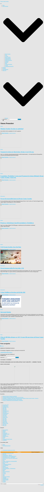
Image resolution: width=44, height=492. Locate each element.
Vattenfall (6, 61)
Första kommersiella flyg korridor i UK (12, 268)
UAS (4, 438)
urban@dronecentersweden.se (6, 352)
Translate (42, 484)
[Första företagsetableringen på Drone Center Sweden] (10, 193)
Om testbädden (5, 69)
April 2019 (5, 416)
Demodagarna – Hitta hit (7, 455)
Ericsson (6, 62)
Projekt (4, 437)
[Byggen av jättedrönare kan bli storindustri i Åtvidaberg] (10, 218)
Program (4, 469)
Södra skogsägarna (8, 60)
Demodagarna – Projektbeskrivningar (9, 456)
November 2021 (6, 404)
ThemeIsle (42, 452)
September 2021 (6, 406)
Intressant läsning (5, 312)
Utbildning (5, 440)
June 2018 (4, 419)
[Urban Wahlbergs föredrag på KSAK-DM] (10, 287)
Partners (4, 67)
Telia (6, 55)
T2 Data (6, 56)
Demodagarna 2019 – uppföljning (9, 457)
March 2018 (5, 422)
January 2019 (5, 417)
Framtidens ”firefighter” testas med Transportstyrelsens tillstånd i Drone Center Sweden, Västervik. (20, 398)
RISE (6, 63)
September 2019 (6, 413)
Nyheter (4, 480)
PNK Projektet (7, 54)
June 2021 (4, 407)
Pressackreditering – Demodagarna (9, 468)
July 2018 (4, 418)
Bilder (4, 444)
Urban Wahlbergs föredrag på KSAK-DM (12, 292)
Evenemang (5, 432)
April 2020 (5, 412)
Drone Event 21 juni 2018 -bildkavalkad (10, 458)
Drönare (1, 126)
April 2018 (5, 421)
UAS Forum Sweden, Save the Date (10, 247)
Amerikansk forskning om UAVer (9, 450)
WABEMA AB (8, 59)
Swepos (6, 65)
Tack (4, 474)
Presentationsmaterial (6, 445)
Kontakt (4, 68)
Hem (4, 5)
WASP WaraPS (8, 58)
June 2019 (4, 415)
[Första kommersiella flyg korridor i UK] (10, 263)
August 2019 (5, 414)
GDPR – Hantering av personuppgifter (10, 461)
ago (12, 133)
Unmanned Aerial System (7, 439)
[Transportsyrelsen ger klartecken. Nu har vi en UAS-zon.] (10, 147)
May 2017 (4, 425)
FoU (3, 460)
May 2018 (4, 420)
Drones (1, 334)
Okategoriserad (2, 196)
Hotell (4, 463)
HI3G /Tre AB (7, 57)
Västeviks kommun (8, 64)
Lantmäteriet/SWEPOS (9, 66)
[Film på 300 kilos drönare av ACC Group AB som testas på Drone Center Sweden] (10, 332)
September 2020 (6, 411)
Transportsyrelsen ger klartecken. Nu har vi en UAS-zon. (17, 152)
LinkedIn (4, 435)
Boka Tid (4, 454)
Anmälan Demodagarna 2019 (8, 453)
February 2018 (5, 423)
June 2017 (4, 424)
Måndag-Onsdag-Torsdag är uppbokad (11, 128)
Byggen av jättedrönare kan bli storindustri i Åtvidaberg (17, 223)
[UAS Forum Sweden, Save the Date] (10, 242)
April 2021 (5, 410)
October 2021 (5, 405)
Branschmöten (5, 429)
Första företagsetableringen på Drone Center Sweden (16, 198)
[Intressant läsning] (10, 307)
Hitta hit (6, 118)
